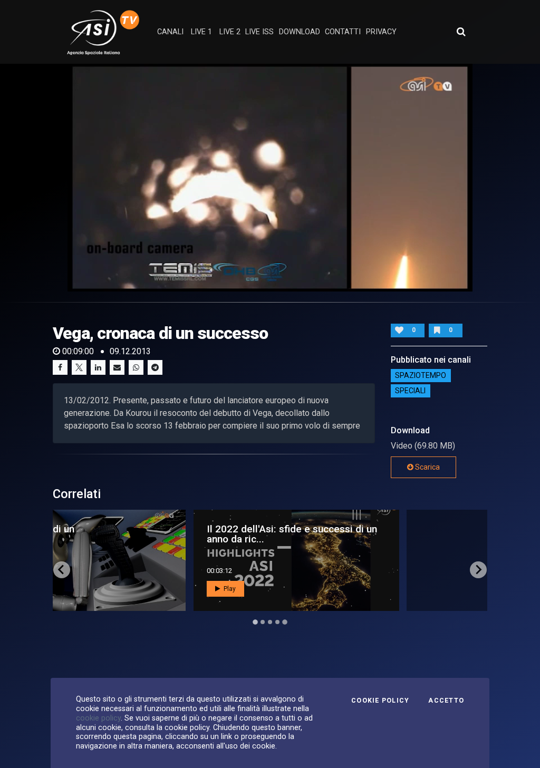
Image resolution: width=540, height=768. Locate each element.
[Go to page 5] (285, 622)
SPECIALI (410, 391)
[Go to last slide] (61, 569)
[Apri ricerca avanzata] (460, 32)
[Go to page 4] (277, 622)
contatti (343, 31)
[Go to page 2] (263, 622)
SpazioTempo (420, 376)
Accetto (446, 700)
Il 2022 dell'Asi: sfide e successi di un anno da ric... (159, 534)
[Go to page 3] (270, 622)
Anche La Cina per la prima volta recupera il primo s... (360, 534)
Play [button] (96, 588)
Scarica (426, 467)
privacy (381, 31)
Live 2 (229, 31)
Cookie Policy (380, 700)
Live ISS (259, 31)
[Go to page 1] (255, 622)
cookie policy (98, 718)
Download (299, 31)
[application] (270, 177)
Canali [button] (170, 31)
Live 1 (201, 31)
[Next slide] (478, 569)
